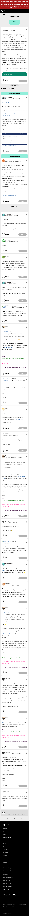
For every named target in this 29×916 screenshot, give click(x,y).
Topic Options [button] (14, 85)
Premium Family (7, 883)
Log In (23, 11)
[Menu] (26, 11)
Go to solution (15, 23)
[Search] (20, 11)
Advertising (6, 849)
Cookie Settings (12, 906)
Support (5, 862)
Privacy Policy (5, 906)
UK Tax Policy (13, 911)
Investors (5, 852)
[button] (26, 29)
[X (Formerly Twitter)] (9, 894)
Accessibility (10, 908)
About (4, 831)
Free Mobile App (7, 868)
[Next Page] (21, 211)
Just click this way (20, 419)
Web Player (6, 865)
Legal (4, 904)
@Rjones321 (6, 331)
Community (7, 11)
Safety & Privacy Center (11, 904)
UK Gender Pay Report (7, 913)
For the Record (7, 837)
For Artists (5, 844)
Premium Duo (6, 880)
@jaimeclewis (5, 102)
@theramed (5, 723)
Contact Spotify (7, 871)
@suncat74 (6, 612)
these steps (18, 6)
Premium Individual (8, 877)
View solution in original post (9, 145)
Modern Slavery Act (6, 911)
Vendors (5, 855)
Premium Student (7, 886)
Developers (6, 847)
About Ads (5, 908)
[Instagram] (5, 894)
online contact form (8, 347)
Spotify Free (6, 889)
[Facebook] (14, 894)
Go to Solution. (10, 74)
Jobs (4, 834)
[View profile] (3, 98)
